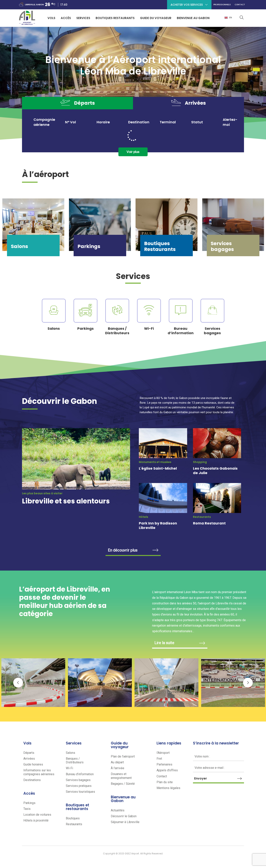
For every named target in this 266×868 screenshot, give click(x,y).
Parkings (29, 803)
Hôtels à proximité (35, 820)
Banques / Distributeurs (75, 760)
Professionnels (222, 6)
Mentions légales (168, 788)
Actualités (117, 810)
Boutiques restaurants (115, 18)
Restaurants (74, 824)
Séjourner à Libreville (125, 822)
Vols (51, 18)
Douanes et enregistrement (121, 775)
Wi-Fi (69, 768)
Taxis (27, 809)
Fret (159, 758)
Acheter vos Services (187, 5)
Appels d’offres (167, 770)
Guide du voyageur (155, 18)
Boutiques (73, 818)
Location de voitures (37, 814)
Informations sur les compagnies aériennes (38, 772)
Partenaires (164, 764)
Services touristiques (80, 791)
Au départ (117, 762)
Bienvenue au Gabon (193, 18)
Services (83, 18)
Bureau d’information (80, 774)
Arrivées (29, 758)
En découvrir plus (122, 550)
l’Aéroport (163, 753)
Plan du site (165, 782)
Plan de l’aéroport (123, 756)
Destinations (32, 780)
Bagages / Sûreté (123, 784)
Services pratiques (79, 786)
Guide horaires (33, 764)
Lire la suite (164, 642)
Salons (70, 753)
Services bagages (78, 780)
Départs (28, 753)
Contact (240, 6)
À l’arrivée (117, 768)
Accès (66, 18)
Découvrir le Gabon (124, 816)
